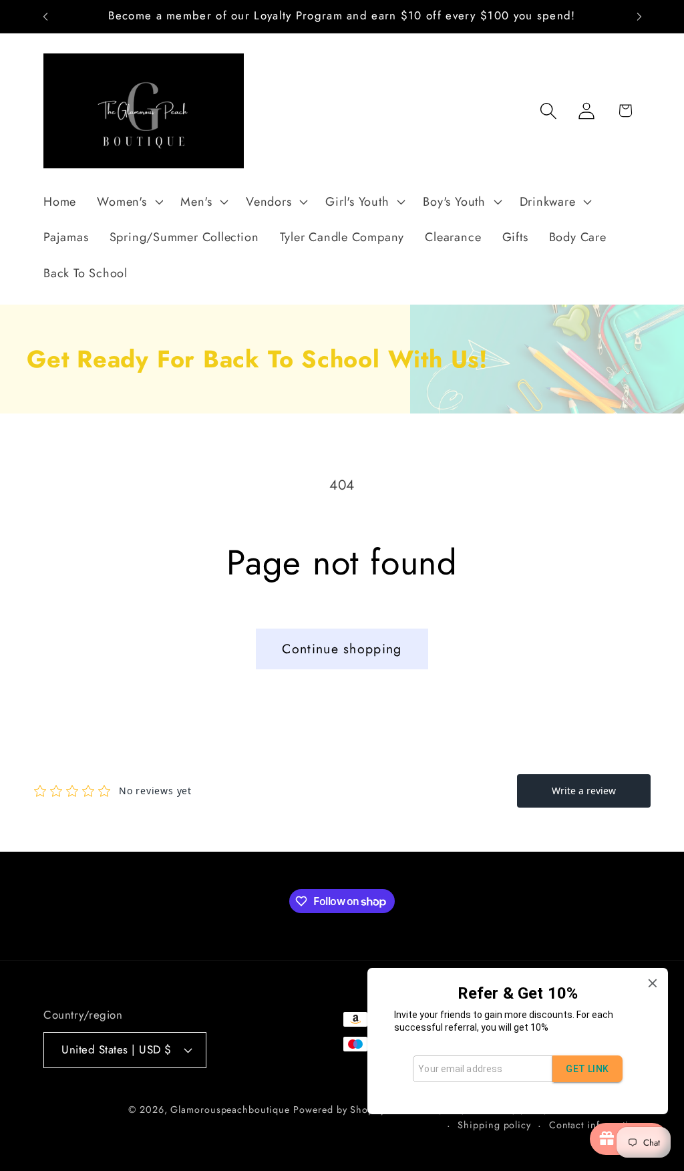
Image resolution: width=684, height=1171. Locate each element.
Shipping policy (494, 1125)
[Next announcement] (639, 16)
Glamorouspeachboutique (229, 1109)
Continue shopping (341, 648)
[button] (128, 202)
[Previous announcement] (45, 16)
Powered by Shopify (339, 1109)
